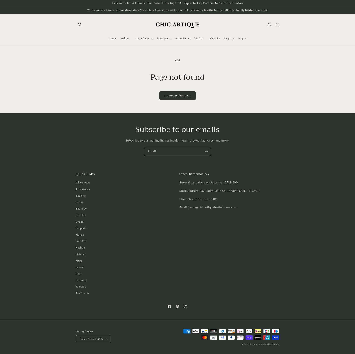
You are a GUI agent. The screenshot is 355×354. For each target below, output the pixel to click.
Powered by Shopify (270, 344)
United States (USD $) (91, 339)
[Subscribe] (206, 151)
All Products (83, 182)
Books (79, 202)
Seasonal (81, 280)
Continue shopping (177, 95)
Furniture (81, 241)
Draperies (81, 228)
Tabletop (81, 286)
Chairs (80, 221)
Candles (80, 215)
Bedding (81, 195)
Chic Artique (254, 344)
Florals (80, 234)
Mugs (79, 260)
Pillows (80, 267)
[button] (80, 25)
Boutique (81, 208)
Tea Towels (82, 293)
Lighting (80, 254)
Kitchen (80, 247)
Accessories (83, 189)
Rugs (79, 273)
